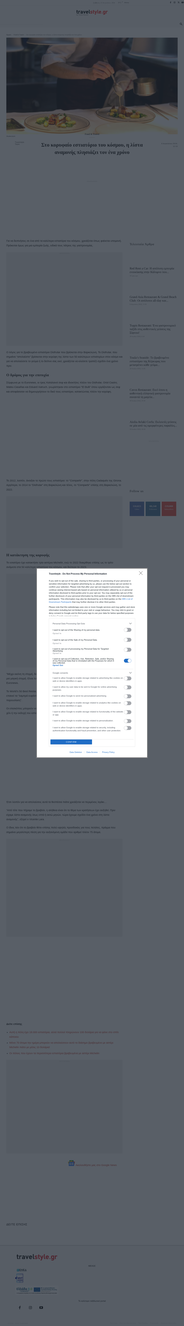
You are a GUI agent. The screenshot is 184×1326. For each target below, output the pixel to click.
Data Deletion (76, 752)
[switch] (127, 630)
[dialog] (92, 663)
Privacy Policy (108, 752)
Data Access (92, 752)
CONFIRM (71, 742)
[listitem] (92, 623)
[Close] (141, 574)
